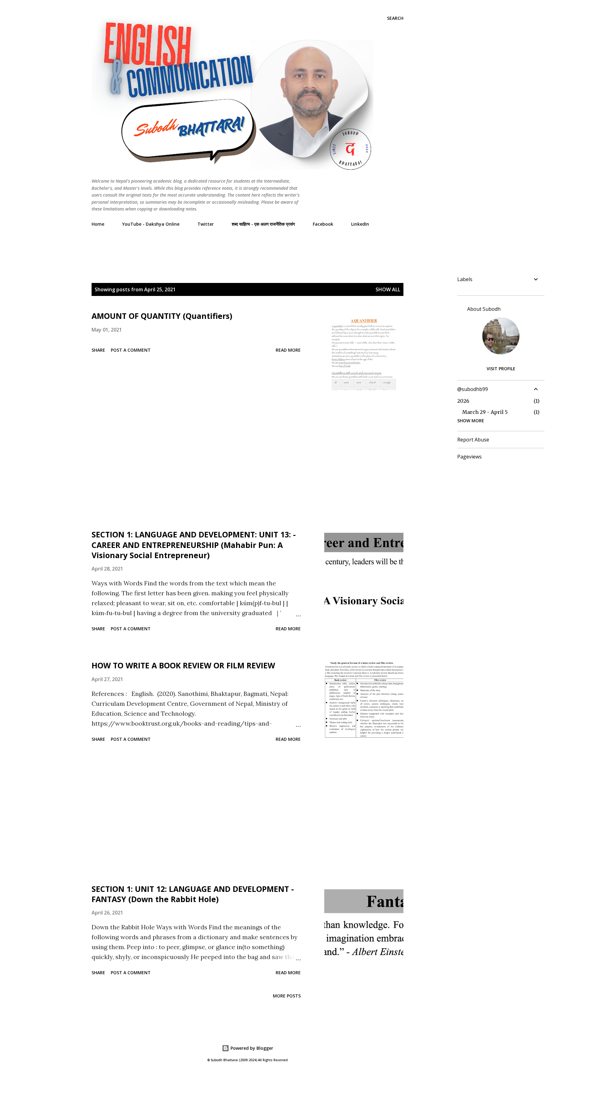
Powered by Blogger (251, 1048)
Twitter (205, 224)
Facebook (323, 224)
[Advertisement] (204, 245)
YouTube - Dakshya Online (150, 224)
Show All (388, 289)
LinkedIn (360, 224)
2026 (463, 401)
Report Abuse (473, 439)
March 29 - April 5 (485, 412)
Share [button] (98, 350)
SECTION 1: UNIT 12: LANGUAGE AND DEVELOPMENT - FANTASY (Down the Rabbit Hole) (193, 894)
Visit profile (501, 368)
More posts (287, 996)
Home (98, 224)
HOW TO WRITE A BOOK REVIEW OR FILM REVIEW (183, 665)
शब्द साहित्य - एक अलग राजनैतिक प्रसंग (263, 224)
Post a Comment (131, 350)
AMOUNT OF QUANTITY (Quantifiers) (162, 315)
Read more (288, 350)
